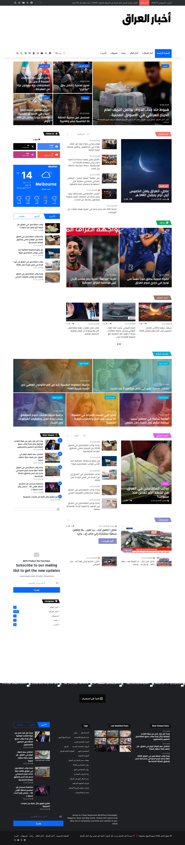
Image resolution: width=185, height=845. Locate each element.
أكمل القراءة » (107, 541)
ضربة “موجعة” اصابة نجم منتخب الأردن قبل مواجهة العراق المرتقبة (93, 280)
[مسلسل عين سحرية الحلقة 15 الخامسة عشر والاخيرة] (72, 109)
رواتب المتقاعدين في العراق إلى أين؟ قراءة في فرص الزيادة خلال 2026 (28, 263)
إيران (75, 733)
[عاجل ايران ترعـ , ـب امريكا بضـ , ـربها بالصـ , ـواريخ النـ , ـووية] (164, 562)
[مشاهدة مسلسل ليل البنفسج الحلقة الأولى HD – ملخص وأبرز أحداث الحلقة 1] (52, 487)
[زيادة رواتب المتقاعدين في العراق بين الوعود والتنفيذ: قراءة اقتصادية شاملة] (109, 503)
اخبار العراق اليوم (64, 737)
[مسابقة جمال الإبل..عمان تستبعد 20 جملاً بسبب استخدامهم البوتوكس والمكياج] (125, 748)
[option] (92, 93)
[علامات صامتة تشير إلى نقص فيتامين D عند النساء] (132, 375)
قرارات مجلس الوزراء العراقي (79, 788)
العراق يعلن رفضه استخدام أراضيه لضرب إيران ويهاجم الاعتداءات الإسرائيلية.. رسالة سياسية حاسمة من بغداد (84, 164)
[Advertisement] (65, 27)
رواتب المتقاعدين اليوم (81, 769)
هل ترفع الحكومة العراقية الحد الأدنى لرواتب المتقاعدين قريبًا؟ (30, 251)
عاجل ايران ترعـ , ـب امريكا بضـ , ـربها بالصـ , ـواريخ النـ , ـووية (138, 562)
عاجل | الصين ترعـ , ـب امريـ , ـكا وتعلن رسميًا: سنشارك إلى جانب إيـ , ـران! (95, 531)
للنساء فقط (162, 354)
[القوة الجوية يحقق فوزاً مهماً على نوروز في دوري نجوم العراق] (145, 257)
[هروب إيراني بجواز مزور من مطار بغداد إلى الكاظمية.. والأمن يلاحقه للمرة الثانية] (109, 144)
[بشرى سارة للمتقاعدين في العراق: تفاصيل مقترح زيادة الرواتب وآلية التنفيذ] (125, 741)
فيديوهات (113, 53)
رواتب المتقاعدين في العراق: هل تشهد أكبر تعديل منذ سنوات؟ (30, 226)
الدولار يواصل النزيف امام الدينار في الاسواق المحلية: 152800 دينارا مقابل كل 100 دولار (33, 115)
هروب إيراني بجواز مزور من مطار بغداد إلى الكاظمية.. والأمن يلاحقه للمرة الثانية (83, 147)
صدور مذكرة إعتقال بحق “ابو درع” (75, 87)
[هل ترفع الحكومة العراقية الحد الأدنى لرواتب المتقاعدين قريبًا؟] (52, 253)
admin (164, 199)
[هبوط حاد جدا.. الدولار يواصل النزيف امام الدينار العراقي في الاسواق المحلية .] (132, 93)
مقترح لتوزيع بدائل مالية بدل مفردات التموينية (41, 497)
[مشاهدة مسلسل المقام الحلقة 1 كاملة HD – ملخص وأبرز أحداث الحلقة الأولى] (100, 748)
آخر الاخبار (163, 134)
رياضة (123, 53)
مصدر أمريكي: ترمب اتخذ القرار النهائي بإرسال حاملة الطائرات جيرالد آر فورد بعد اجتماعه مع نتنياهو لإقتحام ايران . (121, 332)
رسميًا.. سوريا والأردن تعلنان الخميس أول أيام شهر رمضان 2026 (155, 329)
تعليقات (21, 216)
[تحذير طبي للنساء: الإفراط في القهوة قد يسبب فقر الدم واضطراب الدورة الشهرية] (92, 410)
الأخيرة (52, 216)
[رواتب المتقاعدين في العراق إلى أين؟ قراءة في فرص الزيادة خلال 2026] (52, 265)
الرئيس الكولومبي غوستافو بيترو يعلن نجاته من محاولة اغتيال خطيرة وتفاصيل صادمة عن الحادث (83, 197)
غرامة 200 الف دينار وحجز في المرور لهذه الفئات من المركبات (92, 210)
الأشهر (37, 216)
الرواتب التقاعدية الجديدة (80, 746)
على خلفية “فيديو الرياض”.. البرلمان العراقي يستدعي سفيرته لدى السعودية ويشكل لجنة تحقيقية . (83, 181)
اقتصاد (165, 66)
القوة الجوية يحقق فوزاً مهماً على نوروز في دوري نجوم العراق (148, 280)
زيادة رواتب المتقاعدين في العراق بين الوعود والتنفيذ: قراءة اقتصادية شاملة (83, 506)
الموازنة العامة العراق (67, 751)
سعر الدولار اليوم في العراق (79, 779)
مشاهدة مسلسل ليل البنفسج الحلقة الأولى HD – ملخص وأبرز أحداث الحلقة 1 (30, 486)
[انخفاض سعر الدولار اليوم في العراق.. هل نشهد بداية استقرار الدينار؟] (52, 458)
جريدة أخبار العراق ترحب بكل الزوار (119, 836)
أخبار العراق (148, 53)
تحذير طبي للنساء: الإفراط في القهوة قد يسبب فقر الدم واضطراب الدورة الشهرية (93, 418)
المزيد (104, 53)
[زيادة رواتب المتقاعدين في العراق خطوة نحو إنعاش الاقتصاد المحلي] (52, 277)
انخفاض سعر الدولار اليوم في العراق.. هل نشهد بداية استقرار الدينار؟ (31, 457)
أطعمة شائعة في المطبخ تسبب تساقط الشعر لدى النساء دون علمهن (147, 420)
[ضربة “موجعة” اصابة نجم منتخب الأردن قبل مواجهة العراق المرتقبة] (92, 257)
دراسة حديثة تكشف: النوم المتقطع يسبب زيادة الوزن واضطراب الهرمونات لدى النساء (40, 418)
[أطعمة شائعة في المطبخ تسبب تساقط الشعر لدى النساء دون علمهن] (145, 410)
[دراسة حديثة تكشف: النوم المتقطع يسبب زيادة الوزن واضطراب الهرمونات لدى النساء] (39, 410)
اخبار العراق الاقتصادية (81, 737)
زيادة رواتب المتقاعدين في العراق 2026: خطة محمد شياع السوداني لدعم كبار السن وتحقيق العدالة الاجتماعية (29, 472)
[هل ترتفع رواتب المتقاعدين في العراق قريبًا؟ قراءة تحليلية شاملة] (100, 733)
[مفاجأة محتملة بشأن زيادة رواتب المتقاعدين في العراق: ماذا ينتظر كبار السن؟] (125, 733)
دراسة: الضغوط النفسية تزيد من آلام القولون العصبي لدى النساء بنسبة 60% (55, 386)
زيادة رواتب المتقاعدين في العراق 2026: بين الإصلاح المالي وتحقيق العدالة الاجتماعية (29, 239)
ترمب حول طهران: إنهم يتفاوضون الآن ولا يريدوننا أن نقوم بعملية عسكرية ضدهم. (83, 331)
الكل (88, 134)
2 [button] (117, 344)
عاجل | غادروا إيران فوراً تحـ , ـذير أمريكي (85, 562)
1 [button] (120, 344)
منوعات (85, 98)
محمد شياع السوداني (82, 792)
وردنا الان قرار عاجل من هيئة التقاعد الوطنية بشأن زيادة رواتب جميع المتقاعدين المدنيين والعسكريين (28, 444)
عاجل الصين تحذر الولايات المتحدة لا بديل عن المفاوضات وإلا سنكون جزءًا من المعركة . (33, 83)
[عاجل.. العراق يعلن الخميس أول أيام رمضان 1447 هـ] (146, 171)
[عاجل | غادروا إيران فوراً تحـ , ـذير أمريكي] (109, 562)
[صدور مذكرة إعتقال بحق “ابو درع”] (72, 77)
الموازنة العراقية (83, 756)
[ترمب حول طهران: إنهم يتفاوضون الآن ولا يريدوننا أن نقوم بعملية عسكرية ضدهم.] (82, 312)
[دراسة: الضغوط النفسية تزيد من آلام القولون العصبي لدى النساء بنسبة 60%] (52, 375)
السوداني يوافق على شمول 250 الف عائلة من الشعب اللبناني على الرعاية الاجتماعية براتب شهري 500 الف (97, 3)
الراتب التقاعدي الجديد (81, 742)
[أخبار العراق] (147, 18)
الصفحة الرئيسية (163, 53)
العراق (66, 746)
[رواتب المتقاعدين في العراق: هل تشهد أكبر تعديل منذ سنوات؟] (52, 228)
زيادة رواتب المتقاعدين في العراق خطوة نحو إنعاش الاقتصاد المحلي (29, 275)
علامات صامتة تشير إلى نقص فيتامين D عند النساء (139, 388)
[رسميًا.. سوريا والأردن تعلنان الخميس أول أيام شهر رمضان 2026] (155, 312)
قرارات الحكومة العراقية (81, 783)
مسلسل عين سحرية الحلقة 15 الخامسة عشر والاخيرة (74, 119)
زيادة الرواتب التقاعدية (81, 774)
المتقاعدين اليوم (83, 751)
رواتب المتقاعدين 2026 (81, 765)
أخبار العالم (134, 53)
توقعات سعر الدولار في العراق (79, 760)
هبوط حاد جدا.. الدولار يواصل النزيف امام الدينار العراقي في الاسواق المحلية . (136, 112)
